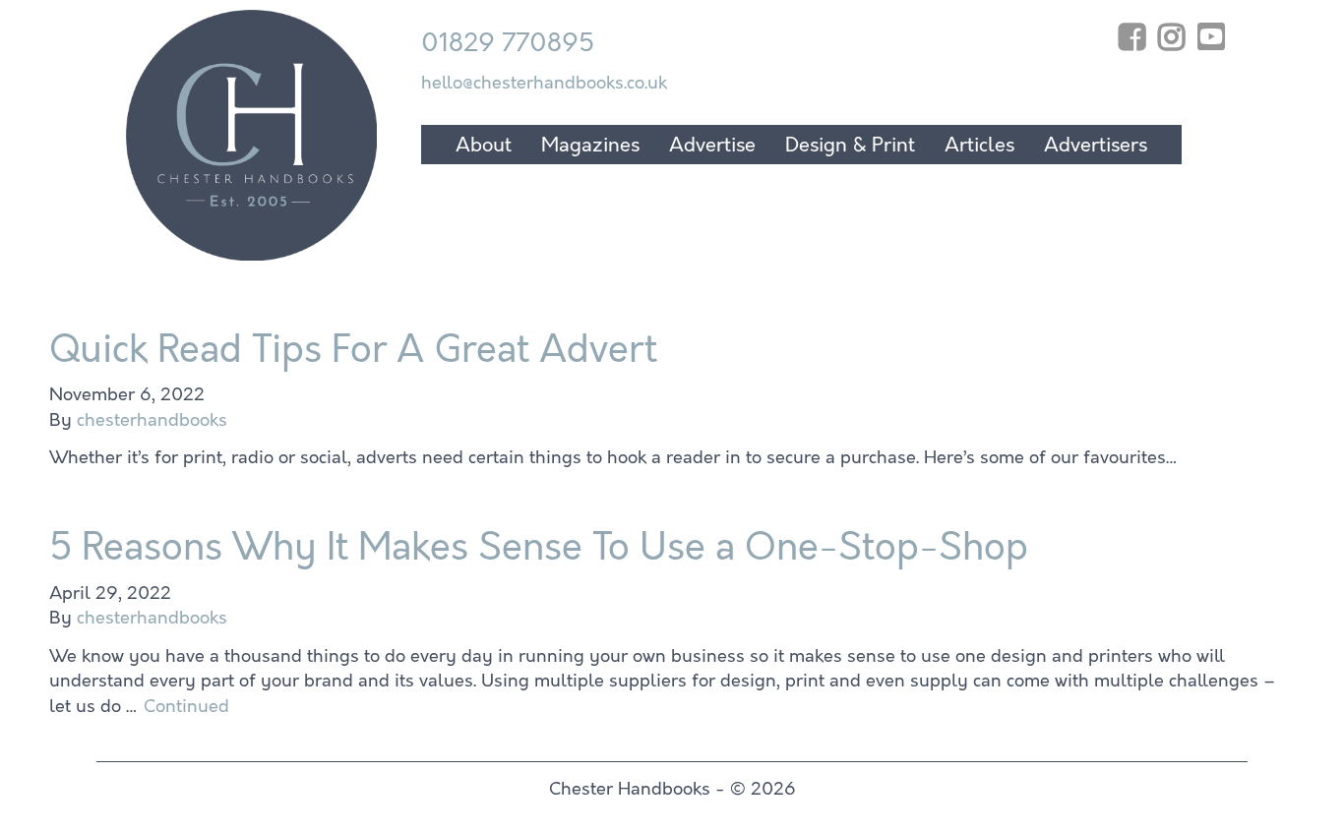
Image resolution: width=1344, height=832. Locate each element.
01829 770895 (507, 43)
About (484, 145)
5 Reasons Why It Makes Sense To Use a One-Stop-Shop (538, 546)
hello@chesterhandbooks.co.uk (544, 82)
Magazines (590, 145)
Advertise (712, 145)
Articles (979, 145)
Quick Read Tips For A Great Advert (353, 349)
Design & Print (850, 145)
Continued (186, 706)
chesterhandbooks (152, 420)
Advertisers (1095, 145)
